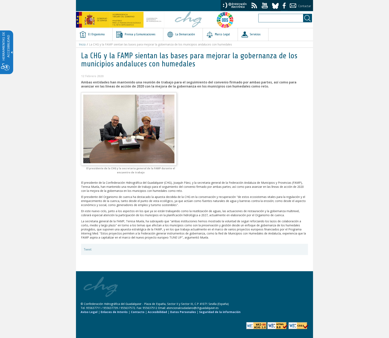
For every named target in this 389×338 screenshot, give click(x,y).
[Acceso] (235, 5)
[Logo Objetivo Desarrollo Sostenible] (226, 20)
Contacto (137, 312)
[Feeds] (254, 6)
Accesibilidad (157, 312)
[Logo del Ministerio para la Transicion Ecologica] (120, 20)
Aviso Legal (89, 312)
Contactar (304, 6)
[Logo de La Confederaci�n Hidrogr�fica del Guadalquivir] (188, 19)
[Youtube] (265, 6)
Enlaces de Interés (114, 312)
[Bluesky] (275, 5)
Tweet (88, 249)
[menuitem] (94, 34)
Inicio (82, 44)
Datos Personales (183, 312)
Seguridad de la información (219, 312)
